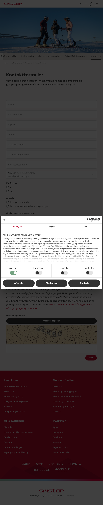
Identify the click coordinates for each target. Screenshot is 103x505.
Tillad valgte (51, 283)
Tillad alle (84, 283)
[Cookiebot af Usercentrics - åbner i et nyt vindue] (89, 220)
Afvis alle (18, 283)
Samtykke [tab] (17, 226)
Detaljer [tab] (51, 226)
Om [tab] (85, 226)
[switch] (38, 273)
